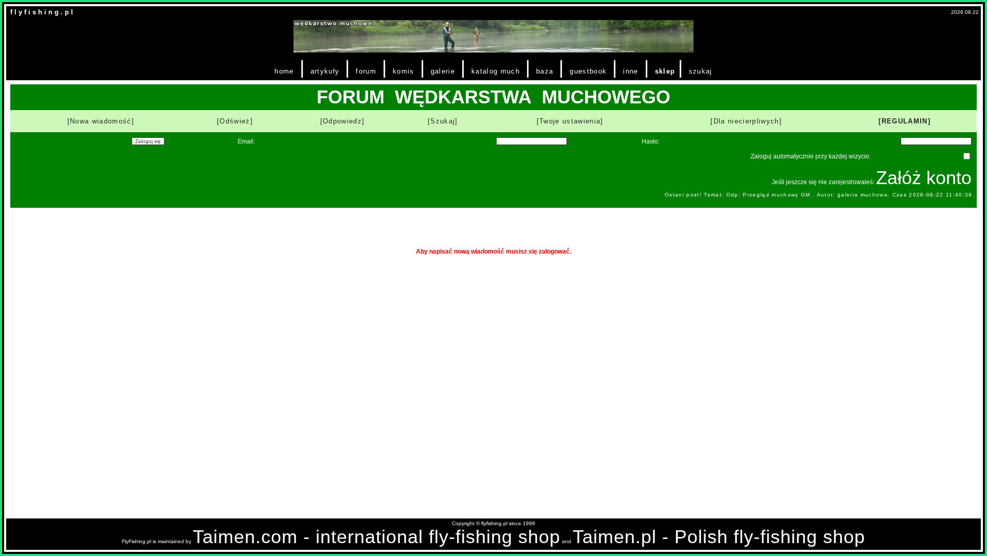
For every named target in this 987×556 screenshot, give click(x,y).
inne (630, 71)
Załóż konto (924, 177)
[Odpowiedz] (342, 121)
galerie (443, 71)
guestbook (588, 71)
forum (366, 71)
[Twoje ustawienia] (570, 121)
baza (544, 71)
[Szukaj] (443, 121)
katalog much (495, 71)
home (284, 71)
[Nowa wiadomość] (100, 121)
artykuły (325, 71)
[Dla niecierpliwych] (746, 121)
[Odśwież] (235, 121)
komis (403, 71)
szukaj (700, 71)
